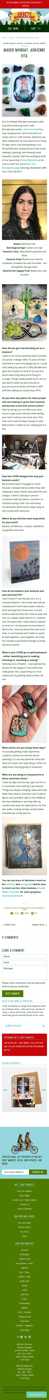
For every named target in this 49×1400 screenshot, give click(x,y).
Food (24, 1299)
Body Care (24, 1281)
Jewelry (24, 1307)
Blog (11, 37)
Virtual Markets (28, 160)
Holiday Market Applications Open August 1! (24, 2)
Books (24, 1285)
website (10, 884)
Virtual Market (39, 43)
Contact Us (24, 1204)
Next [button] (43, 1090)
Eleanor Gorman (10, 1392)
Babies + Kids (24, 1276)
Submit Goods (24, 1227)
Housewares (24, 1303)
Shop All (24, 1250)
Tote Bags (24, 1330)
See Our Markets (24, 1191)
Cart (34, 28)
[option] (24, 1090)
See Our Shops (24, 1222)
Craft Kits (24, 1294)
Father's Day (24, 1258)
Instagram (26, 884)
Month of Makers (24, 43)
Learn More (25, 6)
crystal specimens (12, 895)
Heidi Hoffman (25, 1392)
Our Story (24, 1231)
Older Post (10, 924)
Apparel (24, 1267)
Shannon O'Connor (38, 1390)
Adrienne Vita (30, 129)
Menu (16, 28)
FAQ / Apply (24, 1195)
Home (4, 37)
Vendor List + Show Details (24, 1200)
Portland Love (24, 1316)
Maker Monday (9, 43)
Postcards (24, 1321)
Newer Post (38, 924)
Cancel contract (36, 1394)
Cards (24, 1290)
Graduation (24, 1254)
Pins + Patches (24, 1312)
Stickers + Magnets (24, 1325)
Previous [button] (5, 1090)
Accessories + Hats (24, 1263)
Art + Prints (25, 1272)
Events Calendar (24, 1208)
